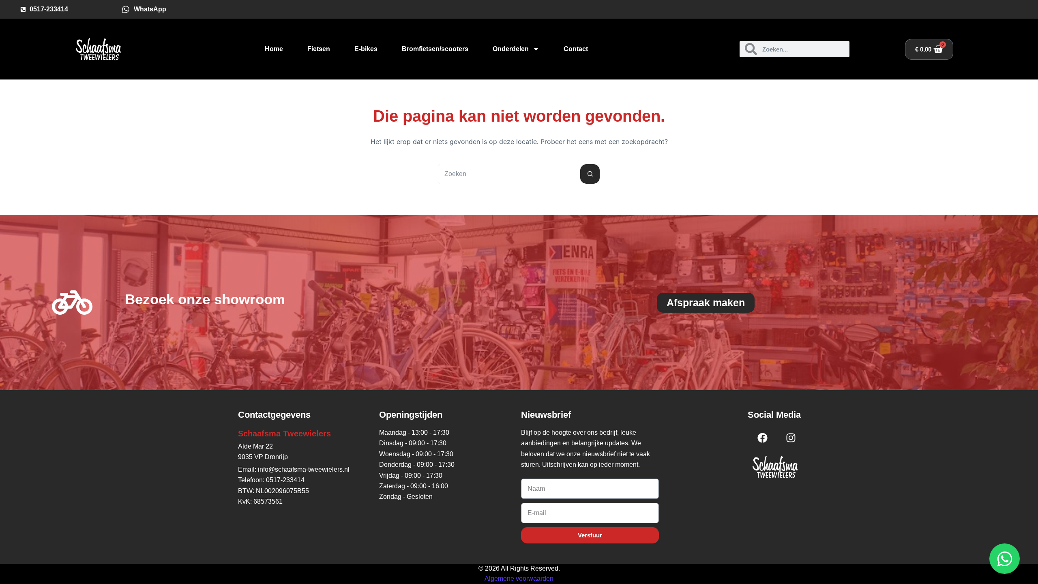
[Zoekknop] (590, 174)
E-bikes (365, 48)
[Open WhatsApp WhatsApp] (1004, 558)
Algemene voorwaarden (519, 578)
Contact (576, 48)
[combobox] (509, 174)
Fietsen (318, 48)
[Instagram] (791, 437)
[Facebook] (762, 437)
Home (274, 48)
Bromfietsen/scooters (435, 48)
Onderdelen (511, 48)
